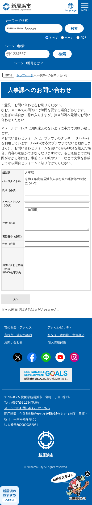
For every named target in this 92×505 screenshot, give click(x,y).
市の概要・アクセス (18, 327)
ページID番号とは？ (28, 63)
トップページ (25, 75)
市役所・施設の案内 (18, 335)
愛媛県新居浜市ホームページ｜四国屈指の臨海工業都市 (17, 7)
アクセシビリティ (60, 327)
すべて (53, 37)
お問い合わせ (13, 342)
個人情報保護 (57, 342)
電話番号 (12, 236)
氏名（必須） (10, 190)
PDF (83, 37)
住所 (10, 222)
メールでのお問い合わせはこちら (27, 408)
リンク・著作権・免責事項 (66, 335)
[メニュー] (85, 7)
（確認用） (32, 210)
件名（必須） (10, 243)
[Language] (71, 7)
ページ (69, 37)
